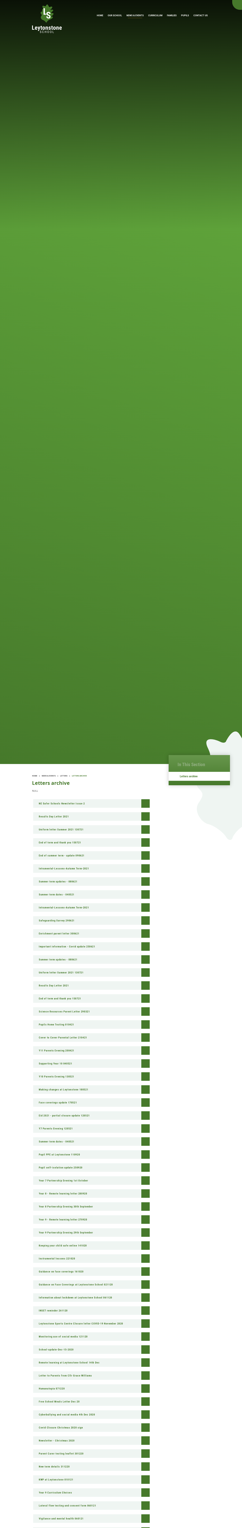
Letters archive (79, 776)
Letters (63, 776)
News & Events (49, 776)
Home (34, 776)
